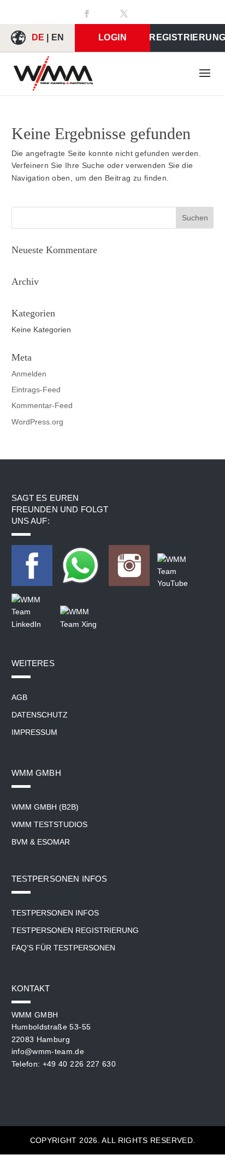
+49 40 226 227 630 (79, 1064)
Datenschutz (39, 714)
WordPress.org (37, 421)
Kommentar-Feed (42, 405)
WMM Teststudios (49, 824)
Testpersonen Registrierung (75, 930)
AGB (19, 697)
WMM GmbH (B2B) (45, 807)
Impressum (34, 732)
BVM (19, 841)
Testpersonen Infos (55, 912)
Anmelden (28, 373)
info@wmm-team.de (48, 1051)
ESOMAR (53, 841)
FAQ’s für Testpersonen (63, 947)
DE (38, 37)
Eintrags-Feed (36, 389)
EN (57, 37)
